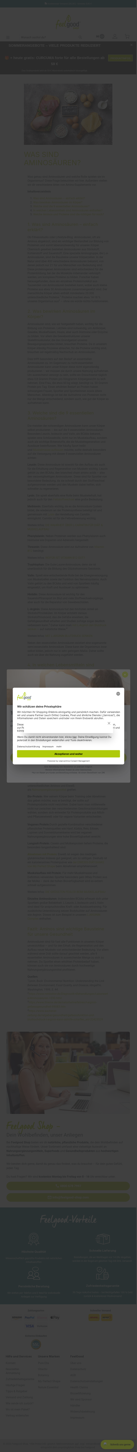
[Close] (109, 723)
